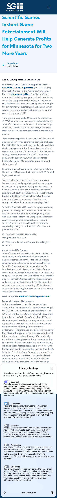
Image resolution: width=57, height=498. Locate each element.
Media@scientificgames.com (34, 296)
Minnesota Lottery (20, 94)
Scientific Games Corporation (18, 87)
